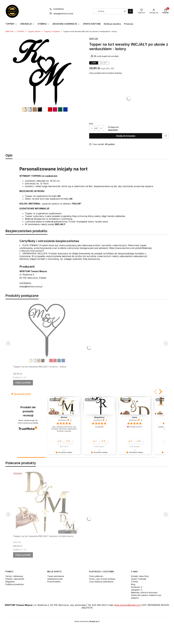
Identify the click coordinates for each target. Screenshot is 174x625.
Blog (133, 584)
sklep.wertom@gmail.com (127, 605)
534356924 (58, 9)
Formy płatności (96, 576)
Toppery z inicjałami (52, 31)
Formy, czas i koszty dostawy (102, 579)
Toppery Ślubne (34, 31)
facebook (135, 587)
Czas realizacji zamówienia (101, 581)
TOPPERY (20, 31)
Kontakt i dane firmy (140, 576)
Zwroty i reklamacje (14, 576)
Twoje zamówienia (55, 576)
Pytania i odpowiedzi (14, 579)
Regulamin (10, 581)
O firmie (134, 581)
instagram (135, 590)
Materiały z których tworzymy (144, 592)
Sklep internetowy (86, 621)
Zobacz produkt (23, 382)
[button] (130, 11)
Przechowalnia (53, 581)
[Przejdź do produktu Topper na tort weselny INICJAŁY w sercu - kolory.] (47, 333)
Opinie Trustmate (138, 579)
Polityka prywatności (14, 584)
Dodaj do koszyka (125, 135)
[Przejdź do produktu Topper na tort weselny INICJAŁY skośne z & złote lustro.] (47, 502)
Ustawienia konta (55, 579)
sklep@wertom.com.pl (63, 13)
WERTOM (9, 31)
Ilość (91, 123)
